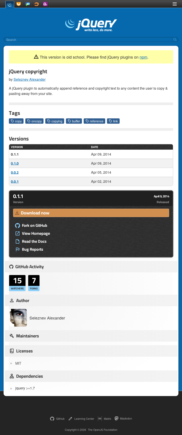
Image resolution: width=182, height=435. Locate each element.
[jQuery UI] (18, 4)
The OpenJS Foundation (102, 429)
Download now (35, 213)
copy (18, 121)
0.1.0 (15, 163)
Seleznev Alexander (30, 79)
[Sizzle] (36, 4)
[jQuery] (9, 4)
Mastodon (126, 418)
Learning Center (84, 418)
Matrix (107, 418)
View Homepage (36, 233)
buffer (76, 121)
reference (96, 121)
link (115, 121)
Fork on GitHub (34, 225)
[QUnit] (45, 4)
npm (143, 57)
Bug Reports (32, 249)
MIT (18, 363)
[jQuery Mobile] (27, 4)
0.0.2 (15, 172)
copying (56, 121)
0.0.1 (15, 181)
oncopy (37, 121)
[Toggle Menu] (175, 4)
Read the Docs (34, 241)
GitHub (60, 418)
